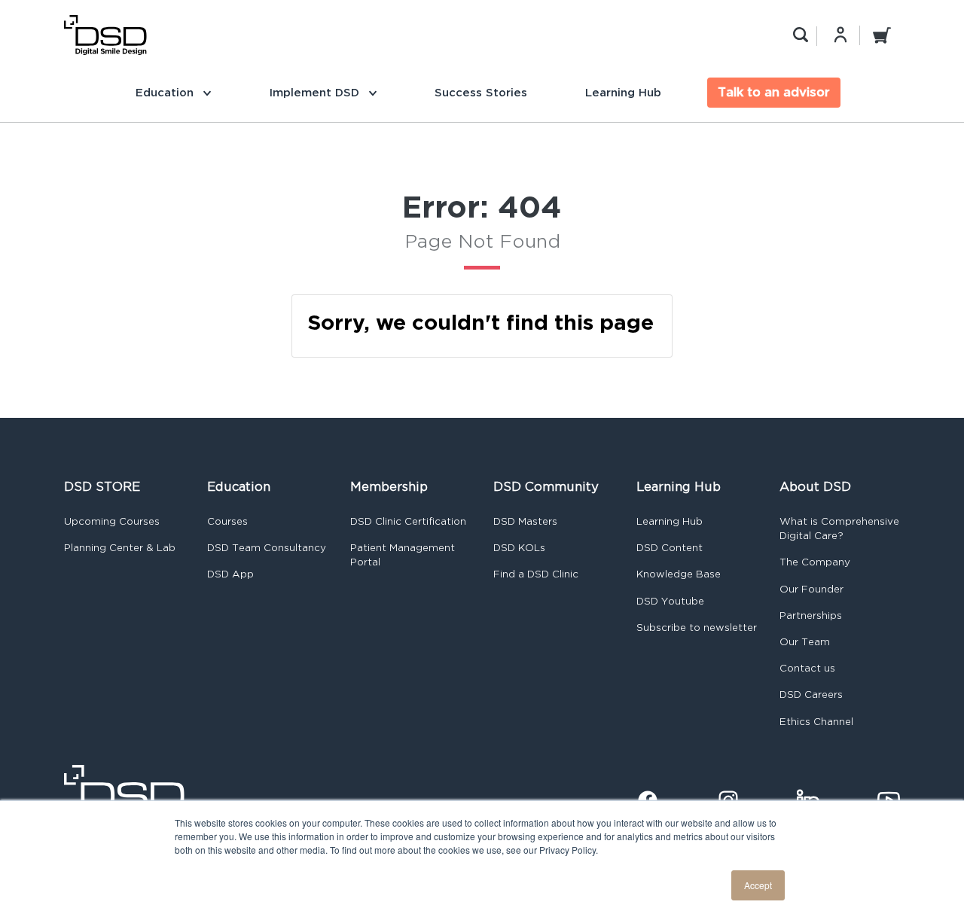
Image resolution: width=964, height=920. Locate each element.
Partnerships (810, 615)
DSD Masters (525, 521)
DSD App (230, 574)
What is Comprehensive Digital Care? (839, 528)
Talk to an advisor (774, 92)
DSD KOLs (519, 547)
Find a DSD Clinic (535, 574)
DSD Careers (811, 694)
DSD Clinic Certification (408, 521)
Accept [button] (758, 885)
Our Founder (811, 589)
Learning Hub (623, 92)
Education (166, 92)
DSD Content (669, 547)
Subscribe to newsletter (696, 627)
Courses (227, 521)
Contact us (807, 668)
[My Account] (840, 34)
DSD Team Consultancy (266, 547)
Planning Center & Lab (119, 547)
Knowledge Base (678, 574)
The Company (814, 562)
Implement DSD (316, 92)
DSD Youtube (670, 601)
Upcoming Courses (112, 521)
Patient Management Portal (402, 555)
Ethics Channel (816, 721)
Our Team (804, 641)
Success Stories (481, 92)
